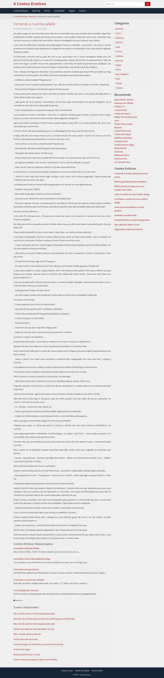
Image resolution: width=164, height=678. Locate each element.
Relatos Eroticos (121, 155)
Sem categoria (122, 74)
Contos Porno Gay (122, 130)
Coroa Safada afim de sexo (26, 590)
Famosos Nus (120, 158)
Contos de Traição (122, 134)
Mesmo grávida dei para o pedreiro (130, 181)
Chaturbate (59, 10)
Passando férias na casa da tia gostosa (132, 220)
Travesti (119, 88)
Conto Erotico (120, 110)
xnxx (116, 120)
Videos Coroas (67, 670)
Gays (117, 47)
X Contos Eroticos (20, 16)
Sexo (117, 78)
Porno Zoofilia (97, 670)
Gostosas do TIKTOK (123, 103)
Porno (47, 10)
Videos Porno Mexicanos (125, 117)
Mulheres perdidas (123, 137)
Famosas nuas (121, 141)
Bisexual (119, 28)
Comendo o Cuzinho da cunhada (29, 579)
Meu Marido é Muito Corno (127, 224)
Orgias (72, 10)
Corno (118, 33)
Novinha (32, 16)
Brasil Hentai (120, 148)
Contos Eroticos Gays (124, 144)
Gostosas (118, 151)
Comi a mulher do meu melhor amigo (131, 194)
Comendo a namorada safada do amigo (32, 558)
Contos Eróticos (21, 10)
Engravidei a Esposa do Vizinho (128, 229)
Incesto (118, 51)
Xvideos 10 (119, 106)
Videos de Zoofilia (82, 670)
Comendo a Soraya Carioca (26, 569)
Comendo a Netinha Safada (26, 548)
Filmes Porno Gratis (123, 124)
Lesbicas (119, 56)
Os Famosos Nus (122, 162)
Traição (118, 83)
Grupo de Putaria (122, 113)
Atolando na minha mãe (125, 215)
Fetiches (119, 42)
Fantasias (119, 38)
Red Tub (36, 10)
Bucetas (118, 127)
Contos (82, 10)
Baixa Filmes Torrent (123, 99)
